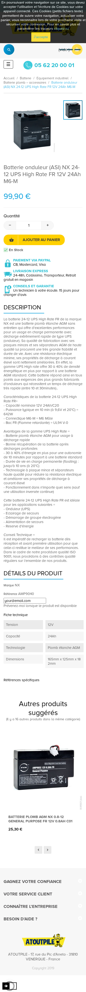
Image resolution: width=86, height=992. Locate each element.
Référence (10, 594)
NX (17, 585)
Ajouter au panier (41, 239)
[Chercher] (9, 49)
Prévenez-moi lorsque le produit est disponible (40, 606)
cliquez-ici (61, 28)
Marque (9, 585)
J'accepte (41, 37)
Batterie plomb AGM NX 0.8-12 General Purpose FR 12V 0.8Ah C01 (40, 819)
